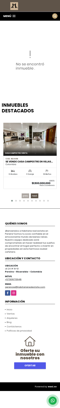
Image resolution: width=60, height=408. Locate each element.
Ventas (11, 313)
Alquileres (12, 318)
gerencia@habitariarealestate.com (25, 287)
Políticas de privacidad (19, 330)
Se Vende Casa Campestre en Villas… (29, 162)
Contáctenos (14, 326)
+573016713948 (13, 279)
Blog (9, 322)
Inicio (9, 309)
